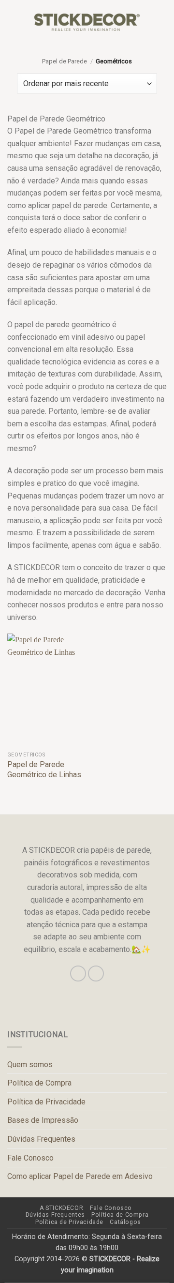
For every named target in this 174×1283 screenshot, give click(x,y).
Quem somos (30, 1064)
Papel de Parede (64, 61)
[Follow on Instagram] (78, 973)
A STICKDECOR (61, 1208)
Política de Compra (39, 1082)
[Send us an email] (96, 973)
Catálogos (125, 1222)
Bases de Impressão (42, 1120)
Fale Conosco (30, 1157)
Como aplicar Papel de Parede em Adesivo (80, 1176)
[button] (13, 22)
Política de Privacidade (46, 1101)
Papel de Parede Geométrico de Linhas (44, 769)
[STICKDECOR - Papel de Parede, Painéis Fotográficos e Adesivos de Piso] (87, 22)
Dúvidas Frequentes (41, 1139)
